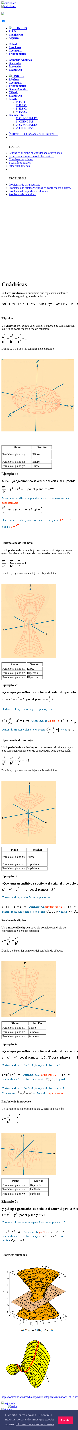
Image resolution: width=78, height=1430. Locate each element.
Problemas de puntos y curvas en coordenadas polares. (40, 187)
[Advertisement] (39, 238)
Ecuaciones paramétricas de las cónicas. (31, 156)
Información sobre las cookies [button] (35, 1424)
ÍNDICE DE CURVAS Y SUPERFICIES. (33, 134)
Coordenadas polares (21, 159)
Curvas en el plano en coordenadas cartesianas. (35, 152)
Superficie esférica (19, 165)
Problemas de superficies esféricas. (28, 191)
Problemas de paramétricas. (24, 184)
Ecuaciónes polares (20, 162)
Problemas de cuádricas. (22, 194)
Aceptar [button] (65, 1420)
